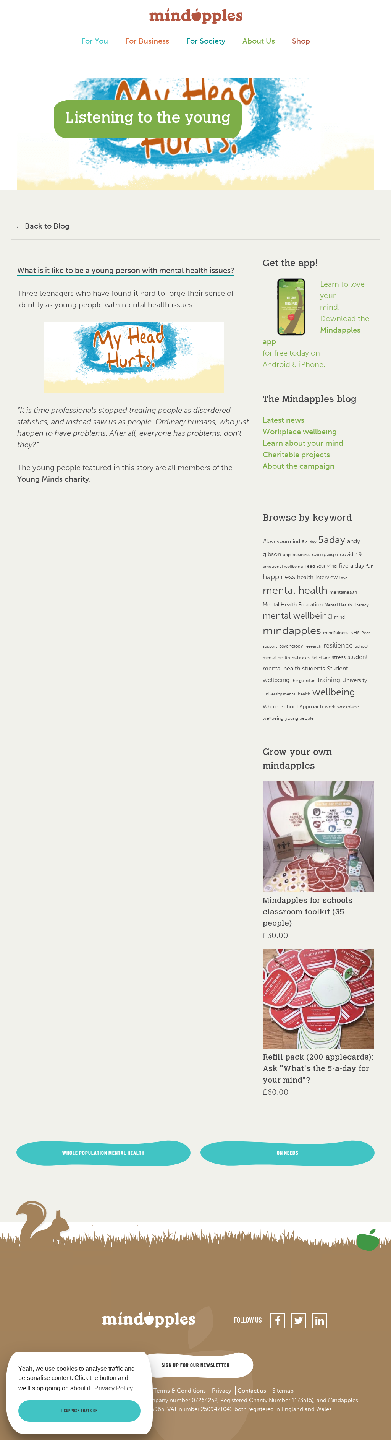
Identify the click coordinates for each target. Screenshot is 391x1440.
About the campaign (298, 466)
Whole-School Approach (293, 706)
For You (94, 40)
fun (370, 566)
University (354, 679)
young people (299, 718)
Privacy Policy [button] (113, 1388)
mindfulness (335, 632)
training (329, 679)
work (330, 706)
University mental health (286, 694)
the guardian (303, 680)
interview (326, 577)
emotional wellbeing (283, 566)
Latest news (283, 420)
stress (339, 657)
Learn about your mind (303, 443)
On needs (287, 1153)
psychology (291, 646)
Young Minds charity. (54, 479)
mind (339, 617)
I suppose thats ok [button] (79, 1411)
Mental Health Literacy (346, 604)
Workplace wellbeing (300, 431)
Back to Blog (42, 226)
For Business (147, 40)
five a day (351, 565)
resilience (338, 645)
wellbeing (333, 692)
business (301, 554)
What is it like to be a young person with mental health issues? (125, 270)
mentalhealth (343, 592)
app (287, 554)
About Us (258, 40)
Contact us (252, 1391)
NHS (354, 632)
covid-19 (351, 554)
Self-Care (321, 657)
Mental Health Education (293, 604)
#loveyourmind (281, 541)
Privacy (221, 1391)
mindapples (292, 630)
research (313, 646)
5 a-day (309, 541)
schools (301, 657)
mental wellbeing (297, 615)
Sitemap (283, 1391)
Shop (301, 40)
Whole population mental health (103, 1153)
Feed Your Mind (321, 566)
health (305, 577)
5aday (331, 540)
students (313, 668)
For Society (205, 40)
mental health (295, 590)
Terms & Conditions (179, 1391)
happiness (279, 577)
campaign (325, 554)
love (343, 577)
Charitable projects (296, 454)
